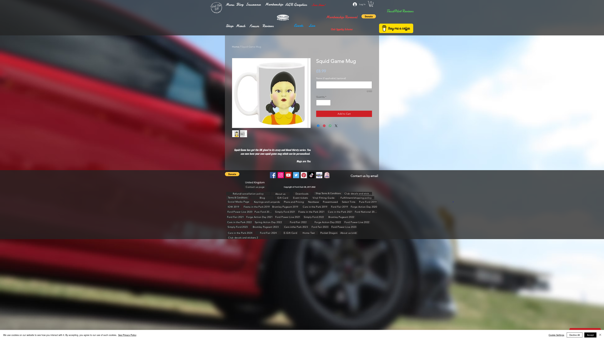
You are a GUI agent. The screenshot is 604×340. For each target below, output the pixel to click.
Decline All (574, 335)
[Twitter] (296, 175)
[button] (230, 4)
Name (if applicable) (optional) (331, 78)
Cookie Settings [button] (556, 335)
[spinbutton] (323, 102)
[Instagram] (281, 175)
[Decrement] (319, 102)
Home (235, 46)
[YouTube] (288, 175)
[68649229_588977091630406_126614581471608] (327, 175)
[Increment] (328, 102)
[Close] (600, 334)
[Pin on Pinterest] (324, 126)
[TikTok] (311, 175)
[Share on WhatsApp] (330, 126)
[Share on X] (336, 126)
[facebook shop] (319, 175)
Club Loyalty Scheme (342, 29)
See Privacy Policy (127, 335)
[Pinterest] (304, 175)
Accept (590, 335)
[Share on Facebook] (318, 126)
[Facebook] (273, 175)
